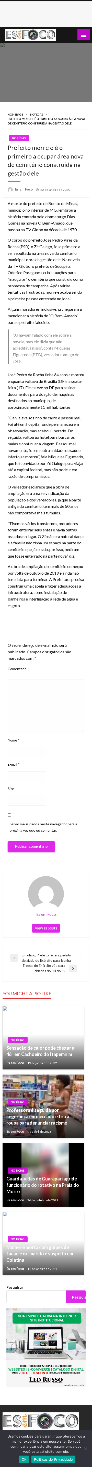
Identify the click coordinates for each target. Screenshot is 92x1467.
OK (24, 1459)
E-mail (14, 764)
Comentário (18, 669)
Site (11, 788)
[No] (85, 1448)
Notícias (36, 114)
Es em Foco (24, 189)
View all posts (46, 928)
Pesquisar (14, 1287)
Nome (14, 740)
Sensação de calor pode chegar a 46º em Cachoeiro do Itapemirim (40, 1051)
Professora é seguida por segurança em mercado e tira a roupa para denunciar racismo (37, 1116)
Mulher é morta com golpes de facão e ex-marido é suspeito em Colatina (39, 1253)
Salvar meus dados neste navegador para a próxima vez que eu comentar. (43, 827)
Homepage (15, 114)
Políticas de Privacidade (53, 1459)
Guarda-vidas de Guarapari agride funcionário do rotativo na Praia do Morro (42, 1185)
